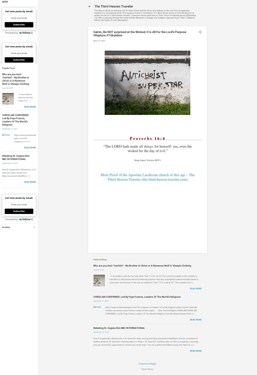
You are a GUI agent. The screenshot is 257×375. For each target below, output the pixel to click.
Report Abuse (147, 369)
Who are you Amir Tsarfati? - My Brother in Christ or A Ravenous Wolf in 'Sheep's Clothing (142, 265)
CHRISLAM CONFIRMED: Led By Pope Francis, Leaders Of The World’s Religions (137, 296)
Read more (196, 288)
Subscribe (19, 24)
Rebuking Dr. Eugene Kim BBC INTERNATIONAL (119, 328)
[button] (200, 32)
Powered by (11, 33)
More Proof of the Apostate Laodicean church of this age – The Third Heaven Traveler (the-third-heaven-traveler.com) (148, 177)
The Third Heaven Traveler (113, 6)
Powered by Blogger (147, 364)
